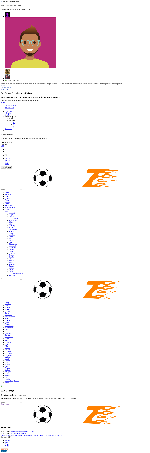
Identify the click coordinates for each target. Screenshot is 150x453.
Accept (3, 85)
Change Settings (6, 87)
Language (4, 155)
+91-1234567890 (10, 106)
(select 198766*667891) (18, 433)
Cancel (4, 167)
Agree (3, 102)
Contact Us (4, 449)
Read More (4, 89)
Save (9, 167)
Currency (4, 144)
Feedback (4, 451)
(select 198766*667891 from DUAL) (23, 431)
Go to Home (5, 404)
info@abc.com (9, 108)
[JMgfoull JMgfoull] (7, 14)
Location (4, 142)
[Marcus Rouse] (30, 42)
